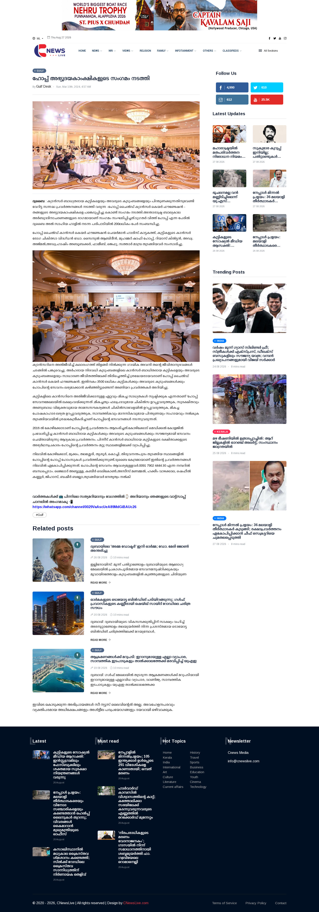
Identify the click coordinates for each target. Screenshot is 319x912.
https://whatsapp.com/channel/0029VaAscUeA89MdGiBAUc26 (84, 507)
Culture (168, 777)
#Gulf (39, 515)
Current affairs (173, 787)
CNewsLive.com (135, 903)
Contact (280, 903)
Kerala (167, 757)
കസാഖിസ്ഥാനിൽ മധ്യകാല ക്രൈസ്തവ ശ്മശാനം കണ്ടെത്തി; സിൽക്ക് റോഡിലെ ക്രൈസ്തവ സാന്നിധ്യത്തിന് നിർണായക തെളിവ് (71, 861)
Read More (98, 582)
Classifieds (231, 50)
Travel (194, 757)
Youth (194, 777)
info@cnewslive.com (243, 761)
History (195, 752)
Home (82, 50)
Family (161, 50)
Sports (194, 762)
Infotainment (184, 50)
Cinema (195, 782)
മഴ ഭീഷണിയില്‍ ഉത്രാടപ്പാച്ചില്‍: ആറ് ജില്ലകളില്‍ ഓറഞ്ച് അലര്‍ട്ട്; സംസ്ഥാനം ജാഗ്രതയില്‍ (245, 442)
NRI (111, 50)
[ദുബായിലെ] (58, 560)
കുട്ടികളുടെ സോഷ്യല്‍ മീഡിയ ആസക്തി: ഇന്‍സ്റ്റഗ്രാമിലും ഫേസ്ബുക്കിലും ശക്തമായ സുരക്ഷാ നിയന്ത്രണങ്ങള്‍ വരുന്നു (71, 764)
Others (208, 50)
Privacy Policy (255, 903)
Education (197, 772)
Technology (198, 787)
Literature (169, 782)
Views (126, 50)
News (95, 50)
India (166, 762)
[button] (38, 38)
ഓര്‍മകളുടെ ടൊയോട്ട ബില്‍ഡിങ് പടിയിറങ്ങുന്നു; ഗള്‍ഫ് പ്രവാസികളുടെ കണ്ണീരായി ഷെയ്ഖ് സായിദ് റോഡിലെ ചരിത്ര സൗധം (140, 604)
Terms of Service (224, 903)
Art (165, 772)
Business (196, 767)
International (171, 767)
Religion (145, 50)
